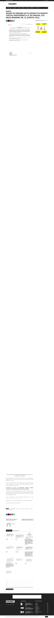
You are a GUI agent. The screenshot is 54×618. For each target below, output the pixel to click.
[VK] (12, 21)
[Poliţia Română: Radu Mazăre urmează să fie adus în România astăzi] (22, 612)
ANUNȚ (16, 539)
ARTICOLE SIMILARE (9, 530)
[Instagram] (45, 0)
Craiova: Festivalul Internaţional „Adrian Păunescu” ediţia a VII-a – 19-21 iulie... (29, 604)
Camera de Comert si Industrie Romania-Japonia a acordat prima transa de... (29, 608)
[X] (46, 0)
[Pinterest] (10, 21)
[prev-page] (6, 568)
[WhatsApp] (14, 21)
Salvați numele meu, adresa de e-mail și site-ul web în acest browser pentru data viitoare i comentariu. (20, 587)
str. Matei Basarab (10, 509)
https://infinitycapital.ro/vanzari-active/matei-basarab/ (13, 498)
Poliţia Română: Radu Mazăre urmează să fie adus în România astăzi (29, 612)
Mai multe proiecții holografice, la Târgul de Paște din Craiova (12, 519)
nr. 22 (6, 509)
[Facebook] (43, 0)
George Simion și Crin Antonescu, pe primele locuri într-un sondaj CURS (27, 519)
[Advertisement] (33, 4)
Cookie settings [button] (42, 616)
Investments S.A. (27, 508)
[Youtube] (47, 0)
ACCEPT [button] (47, 616)
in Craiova (20, 508)
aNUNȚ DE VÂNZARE (13, 508)
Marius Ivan (13, 523)
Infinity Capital (23, 508)
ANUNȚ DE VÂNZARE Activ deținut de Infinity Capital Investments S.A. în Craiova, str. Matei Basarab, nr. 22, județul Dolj (10, 565)
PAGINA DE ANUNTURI (8, 11)
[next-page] (7, 568)
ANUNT (7, 539)
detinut (17, 508)
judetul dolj (31, 508)
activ (9, 508)
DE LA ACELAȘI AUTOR (16, 530)
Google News (46, 20)
